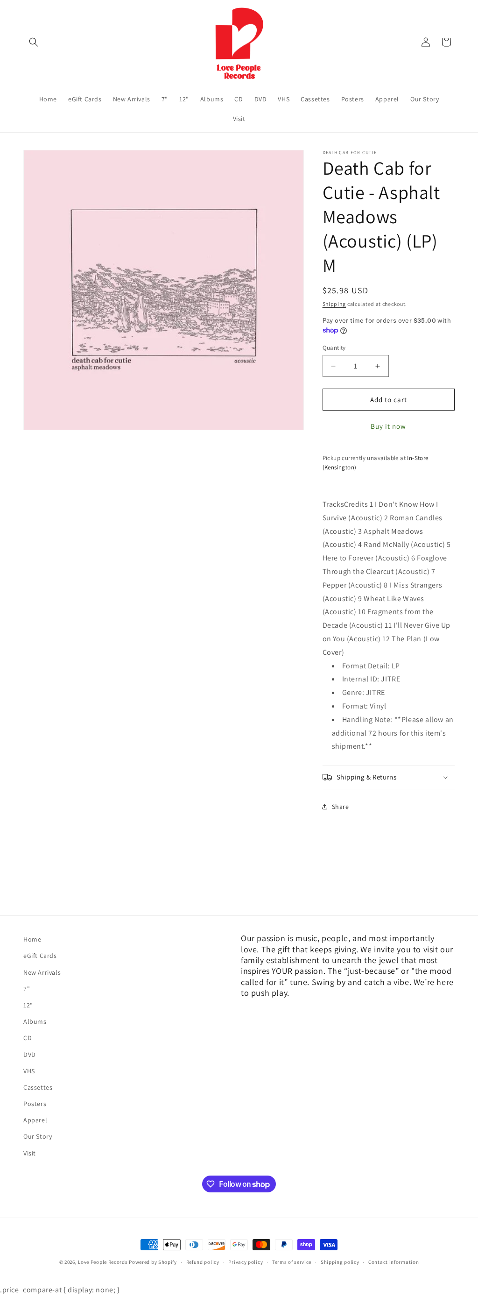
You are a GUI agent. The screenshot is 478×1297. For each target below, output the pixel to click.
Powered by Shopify (153, 1262)
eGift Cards (40, 955)
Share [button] (340, 806)
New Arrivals (42, 972)
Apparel (35, 1120)
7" (26, 989)
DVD (29, 1054)
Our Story (37, 1136)
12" (28, 1005)
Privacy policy (245, 1262)
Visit (29, 1153)
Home (32, 939)
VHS (29, 1071)
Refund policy (202, 1262)
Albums (35, 1021)
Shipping (334, 303)
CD (27, 1038)
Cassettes (37, 1087)
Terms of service (291, 1262)
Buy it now (388, 426)
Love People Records (102, 1262)
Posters (34, 1103)
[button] (33, 42)
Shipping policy (340, 1262)
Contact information (393, 1262)
